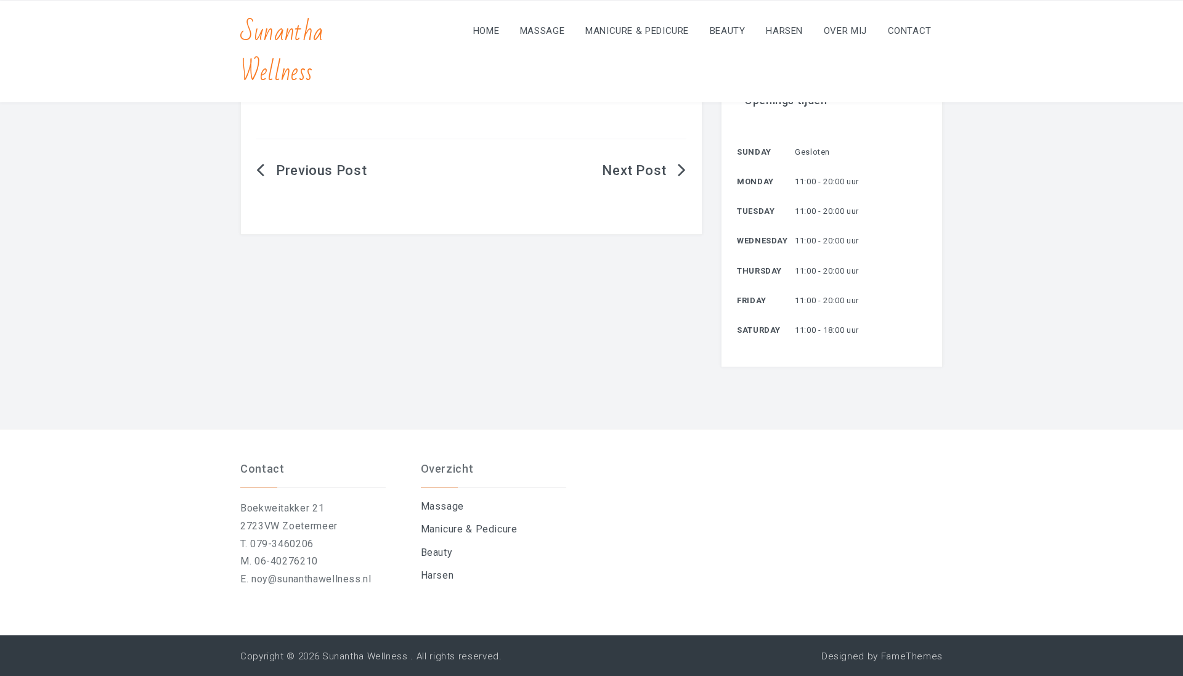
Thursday (759, 270)
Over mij (845, 30)
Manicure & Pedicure (637, 30)
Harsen (784, 30)
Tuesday (755, 211)
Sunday (754, 152)
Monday (755, 181)
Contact (910, 30)
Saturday (759, 330)
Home (486, 30)
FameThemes (912, 656)
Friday (751, 300)
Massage (542, 30)
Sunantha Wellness (281, 52)
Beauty (728, 30)
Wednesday (762, 240)
